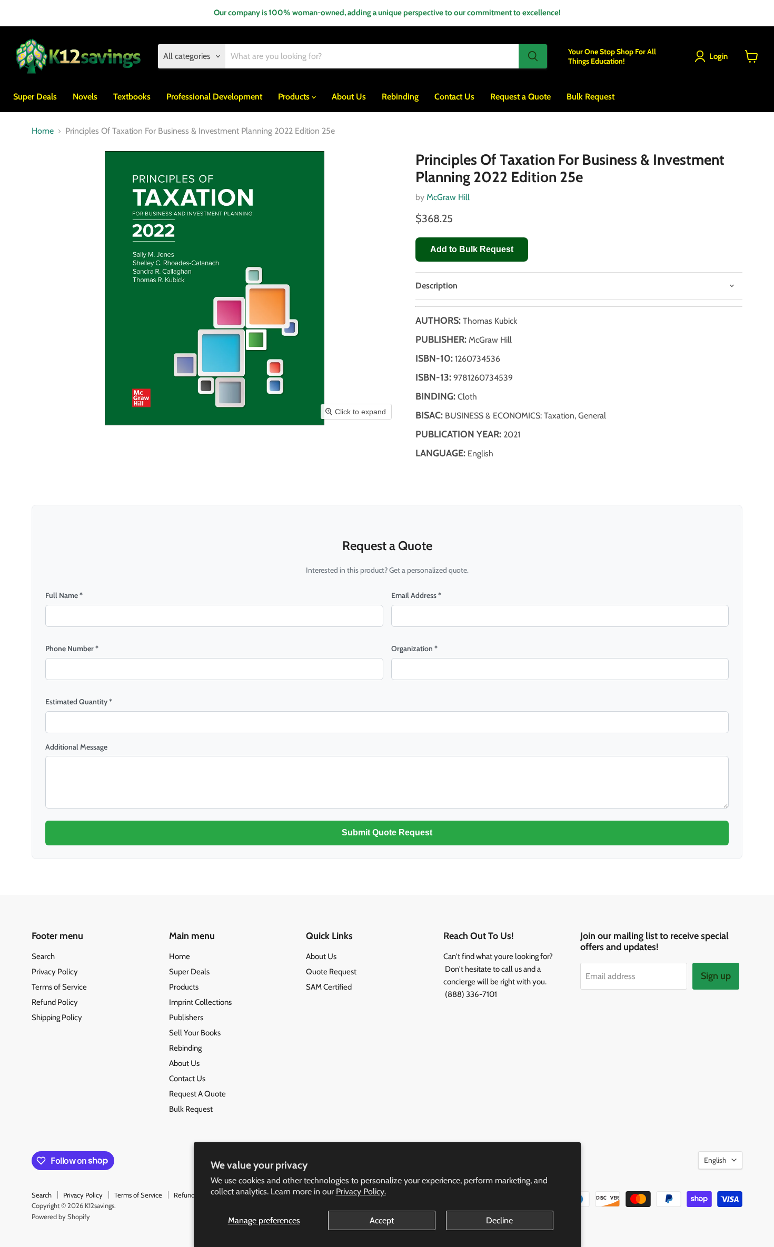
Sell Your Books (195, 1032)
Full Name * (64, 595)
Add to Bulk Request (471, 249)
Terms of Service (59, 987)
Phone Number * (71, 648)
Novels (85, 96)
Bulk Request (590, 96)
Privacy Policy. (361, 1191)
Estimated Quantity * (78, 701)
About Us (349, 96)
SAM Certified (329, 987)
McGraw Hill (448, 197)
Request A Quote (197, 1094)
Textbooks (132, 96)
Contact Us (454, 96)
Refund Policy (55, 1002)
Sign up (716, 976)
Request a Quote (520, 96)
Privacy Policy (55, 971)
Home (43, 131)
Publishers (186, 1017)
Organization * (414, 648)
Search (43, 956)
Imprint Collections (200, 1002)
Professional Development (214, 96)
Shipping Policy (57, 1017)
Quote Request (331, 971)
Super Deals (35, 96)
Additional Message (76, 747)
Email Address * (416, 595)
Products (295, 96)
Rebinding (400, 96)
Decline (499, 1220)
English (715, 1160)
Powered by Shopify (61, 1216)
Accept (382, 1220)
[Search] (533, 56)
